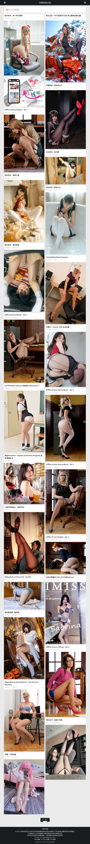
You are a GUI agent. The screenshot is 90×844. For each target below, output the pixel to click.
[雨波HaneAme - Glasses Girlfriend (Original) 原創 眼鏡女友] (24, 483)
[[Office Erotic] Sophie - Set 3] (65, 558)
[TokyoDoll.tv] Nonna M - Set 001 (18, 577)
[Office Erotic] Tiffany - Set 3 (57, 647)
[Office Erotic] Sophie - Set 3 (57, 537)
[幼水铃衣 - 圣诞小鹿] (24, 211)
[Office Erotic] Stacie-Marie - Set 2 (60, 464)
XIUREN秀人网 (50, 580)
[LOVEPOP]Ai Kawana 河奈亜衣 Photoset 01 (22, 385)
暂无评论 (15, 18)
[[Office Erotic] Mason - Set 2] (24, 351)
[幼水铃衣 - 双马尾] (65, 170)
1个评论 (65, 540)
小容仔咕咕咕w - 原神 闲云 (14, 507)
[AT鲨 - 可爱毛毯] (24, 786)
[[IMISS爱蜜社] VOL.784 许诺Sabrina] (65, 613)
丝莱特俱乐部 (45, 2)
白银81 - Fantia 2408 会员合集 (57, 327)
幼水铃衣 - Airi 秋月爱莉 (14, 15)
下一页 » (45, 820)
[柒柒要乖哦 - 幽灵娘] (24, 648)
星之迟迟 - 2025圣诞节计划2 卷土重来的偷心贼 (63, 15)
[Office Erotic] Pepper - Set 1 (16, 110)
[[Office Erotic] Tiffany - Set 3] (65, 684)
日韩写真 (7, 388)
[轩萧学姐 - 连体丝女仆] (65, 119)
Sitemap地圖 (45, 839)
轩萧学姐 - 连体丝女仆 (54, 85)
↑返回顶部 (45, 829)
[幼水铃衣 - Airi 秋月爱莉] (24, 47)
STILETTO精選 (50, 540)
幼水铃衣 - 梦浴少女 (53, 187)
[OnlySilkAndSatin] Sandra (57, 257)
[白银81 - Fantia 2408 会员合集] (65, 359)
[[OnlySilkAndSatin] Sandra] (65, 293)
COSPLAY (7, 18)
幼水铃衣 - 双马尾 (52, 152)
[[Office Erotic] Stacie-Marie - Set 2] (65, 501)
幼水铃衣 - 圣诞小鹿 (12, 175)
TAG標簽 (53, 839)
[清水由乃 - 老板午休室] (65, 752)
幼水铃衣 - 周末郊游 (12, 245)
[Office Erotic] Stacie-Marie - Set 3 (60, 390)
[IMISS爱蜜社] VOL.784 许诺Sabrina (60, 577)
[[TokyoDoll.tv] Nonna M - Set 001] (24, 595)
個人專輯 (48, 18)
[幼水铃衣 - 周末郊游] (24, 281)
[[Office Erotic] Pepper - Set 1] (24, 143)
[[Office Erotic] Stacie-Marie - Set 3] (65, 428)
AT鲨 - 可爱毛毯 (10, 754)
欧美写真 (7, 112)
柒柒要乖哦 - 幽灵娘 (12, 612)
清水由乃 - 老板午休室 (54, 720)
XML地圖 (37, 839)
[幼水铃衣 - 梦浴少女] (65, 223)
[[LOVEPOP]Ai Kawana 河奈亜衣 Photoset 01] (24, 421)
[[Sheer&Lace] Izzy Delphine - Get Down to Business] (24, 720)
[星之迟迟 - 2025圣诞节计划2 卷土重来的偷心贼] (65, 51)
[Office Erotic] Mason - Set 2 (16, 315)
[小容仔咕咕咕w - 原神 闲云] (24, 543)
